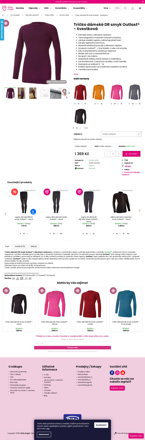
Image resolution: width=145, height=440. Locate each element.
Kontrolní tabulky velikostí (131, 173)
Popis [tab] (7, 246)
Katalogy (47, 385)
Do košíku (133, 154)
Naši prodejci (83, 374)
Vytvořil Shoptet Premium (127, 433)
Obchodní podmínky (18, 372)
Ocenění (47, 390)
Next (139, 212)
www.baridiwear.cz (85, 377)
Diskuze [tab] (34, 246)
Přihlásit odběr (72, 347)
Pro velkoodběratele (18, 380)
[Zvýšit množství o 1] (118, 154)
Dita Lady (14, 382)
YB (122, 372)
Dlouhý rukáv (93, 160)
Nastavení (44, 434)
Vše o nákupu (15, 374)
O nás (46, 375)
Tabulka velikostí (50, 393)
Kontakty (47, 377)
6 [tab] (78, 240)
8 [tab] (84, 240)
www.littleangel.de (85, 385)
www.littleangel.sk (85, 382)
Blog (45, 396)
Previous (5, 212)
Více (76, 74)
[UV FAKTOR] (56, 201)
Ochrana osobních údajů (20, 388)
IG (117, 372)
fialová (91, 165)
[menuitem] (20, 8)
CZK (117, 8)
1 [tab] (60, 240)
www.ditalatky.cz (84, 380)
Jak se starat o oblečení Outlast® (53, 381)
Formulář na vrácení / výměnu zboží (22, 391)
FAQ (11, 377)
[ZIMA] (19, 303)
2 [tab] (64, 240)
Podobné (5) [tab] (20, 246)
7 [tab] (81, 240)
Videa (46, 388)
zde (47, 428)
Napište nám (117, 388)
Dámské (92, 168)
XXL (61, 233)
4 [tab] (71, 240)
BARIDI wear (130, 146)
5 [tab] (74, 240)
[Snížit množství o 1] (107, 154)
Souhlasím (101, 425)
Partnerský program (18, 385)
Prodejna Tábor (84, 372)
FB (112, 372)
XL (85, 104)
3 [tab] (67, 240)
